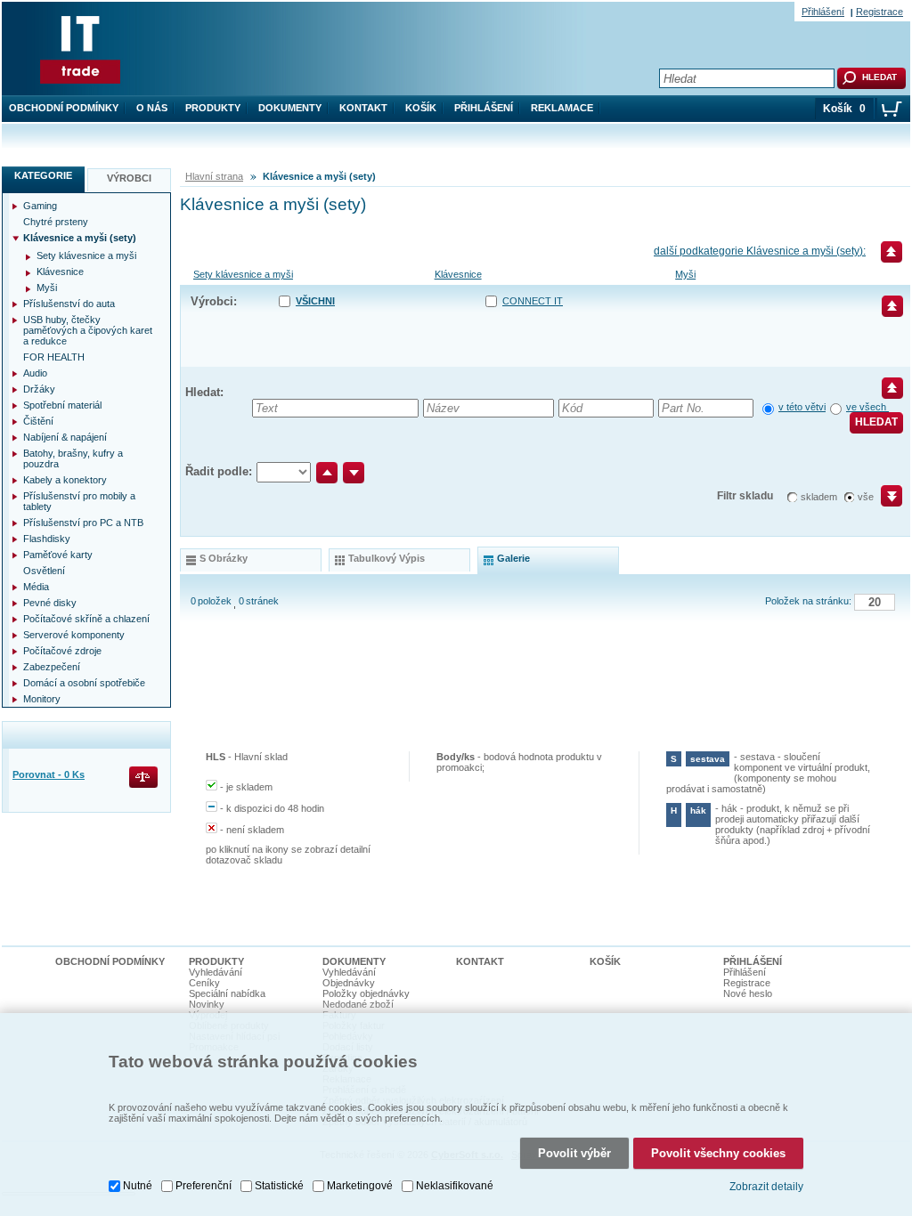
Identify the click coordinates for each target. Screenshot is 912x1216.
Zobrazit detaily (766, 1186)
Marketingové (360, 1186)
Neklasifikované (454, 1186)
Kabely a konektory (65, 479)
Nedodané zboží (358, 1004)
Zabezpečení (51, 666)
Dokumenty (290, 107)
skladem (819, 496)
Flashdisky (46, 538)
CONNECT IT (532, 301)
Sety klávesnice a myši (243, 274)
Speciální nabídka (227, 993)
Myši (685, 274)
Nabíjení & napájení (65, 437)
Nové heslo (747, 993)
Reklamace (562, 107)
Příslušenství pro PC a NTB (83, 522)
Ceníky (204, 982)
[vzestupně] (327, 472)
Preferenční (203, 1186)
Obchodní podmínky (63, 107)
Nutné (137, 1186)
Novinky (206, 1004)
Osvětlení (44, 570)
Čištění (38, 421)
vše (866, 496)
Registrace (879, 11)
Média (36, 586)
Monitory (42, 698)
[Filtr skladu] (884, 502)
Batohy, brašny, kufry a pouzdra (73, 458)
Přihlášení (483, 107)
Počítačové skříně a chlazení (86, 618)
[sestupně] (353, 472)
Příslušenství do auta (69, 303)
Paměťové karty (58, 554)
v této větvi (802, 406)
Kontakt (363, 107)
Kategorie (43, 175)
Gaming (40, 205)
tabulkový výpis (386, 558)
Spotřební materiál (62, 405)
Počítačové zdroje (62, 650)
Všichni (315, 301)
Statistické (279, 1186)
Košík (420, 107)
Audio (35, 373)
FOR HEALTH (54, 357)
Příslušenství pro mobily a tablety (79, 501)
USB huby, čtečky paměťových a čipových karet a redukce (87, 330)
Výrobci (129, 178)
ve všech (867, 406)
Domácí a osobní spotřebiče (84, 682)
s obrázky (224, 558)
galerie (513, 558)
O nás (151, 107)
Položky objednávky (366, 993)
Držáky (39, 389)
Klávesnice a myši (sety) (79, 237)
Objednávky (348, 982)
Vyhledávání (215, 972)
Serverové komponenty (74, 634)
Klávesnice (458, 274)
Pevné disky (50, 602)
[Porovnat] (144, 778)
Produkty (212, 107)
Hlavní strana (214, 176)
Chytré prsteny (55, 221)
